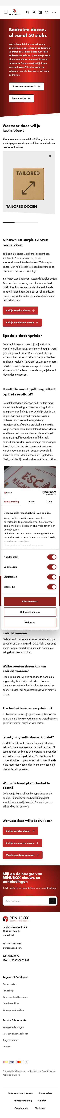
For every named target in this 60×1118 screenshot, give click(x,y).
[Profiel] (33, 12)
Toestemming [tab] (11, 501)
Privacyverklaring (23, 1100)
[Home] (17, 12)
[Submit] (52, 901)
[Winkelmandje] (40, 12)
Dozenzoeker (9, 984)
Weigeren (30, 622)
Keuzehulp (8, 990)
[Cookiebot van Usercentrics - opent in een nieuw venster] (42, 493)
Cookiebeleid (21, 1108)
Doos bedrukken (11, 1003)
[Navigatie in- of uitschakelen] (5, 12)
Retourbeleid (45, 1092)
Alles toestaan (30, 601)
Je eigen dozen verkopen (15, 1033)
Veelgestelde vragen (13, 1027)
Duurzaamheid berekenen (16, 997)
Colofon (42, 1100)
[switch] (51, 567)
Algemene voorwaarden (20, 1092)
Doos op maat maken (13, 1009)
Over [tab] (49, 501)
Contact (6, 1046)
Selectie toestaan (30, 612)
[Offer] (46, 12)
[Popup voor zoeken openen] (27, 12)
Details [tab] (31, 501)
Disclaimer (40, 1108)
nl (53, 12)
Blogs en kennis (10, 1040)
